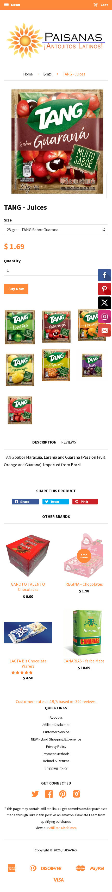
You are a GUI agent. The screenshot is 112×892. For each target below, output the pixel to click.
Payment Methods (56, 754)
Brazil (47, 74)
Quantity (12, 260)
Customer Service (56, 732)
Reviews (68, 442)
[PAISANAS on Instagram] (77, 796)
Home (28, 74)
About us (56, 717)
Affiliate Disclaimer (56, 725)
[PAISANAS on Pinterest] (63, 796)
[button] (22, 672)
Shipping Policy (56, 768)
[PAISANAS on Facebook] (49, 796)
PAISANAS (70, 850)
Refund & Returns (56, 761)
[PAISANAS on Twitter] (35, 796)
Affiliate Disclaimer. (63, 828)
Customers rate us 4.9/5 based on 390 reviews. (56, 701)
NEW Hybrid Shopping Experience (56, 739)
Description (44, 442)
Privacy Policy (56, 746)
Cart (104, 4)
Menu (15, 4)
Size (8, 220)
